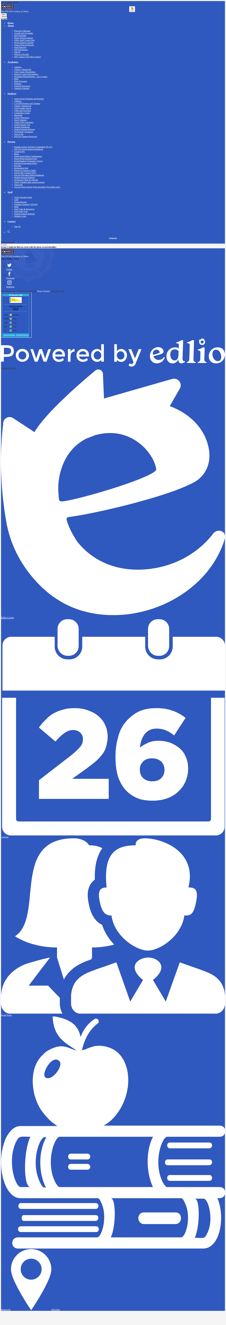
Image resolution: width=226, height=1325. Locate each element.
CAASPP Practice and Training (27, 103)
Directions (55, 1309)
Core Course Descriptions (24, 72)
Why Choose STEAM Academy (27, 57)
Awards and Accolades (23, 33)
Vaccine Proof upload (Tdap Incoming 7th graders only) (37, 187)
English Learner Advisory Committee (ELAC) (33, 147)
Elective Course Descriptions (26, 74)
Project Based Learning (23, 43)
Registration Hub (21, 168)
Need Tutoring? (20, 120)
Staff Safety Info (21, 211)
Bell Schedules (20, 35)
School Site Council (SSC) (25, 173)
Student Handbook (22, 127)
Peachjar (17, 166)
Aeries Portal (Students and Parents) (29, 99)
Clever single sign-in (22, 108)
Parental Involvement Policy (25, 163)
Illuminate (18, 115)
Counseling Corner (22, 113)
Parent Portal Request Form (25, 159)
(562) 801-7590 (57, 291)
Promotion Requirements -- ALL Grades (30, 77)
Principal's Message (22, 31)
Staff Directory (20, 47)
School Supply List (22, 125)
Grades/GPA (19, 152)
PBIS (16, 79)
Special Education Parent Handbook (29, 175)
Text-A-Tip (18, 134)
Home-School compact (23, 38)
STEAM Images (21, 50)
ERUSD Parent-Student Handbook (28, 149)
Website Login (20, 216)
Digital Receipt (20, 202)
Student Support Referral (24, 129)
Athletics (17, 67)
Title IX (17, 52)
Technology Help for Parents (26, 180)
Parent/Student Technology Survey (28, 161)
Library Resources (21, 118)
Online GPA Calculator (23, 122)
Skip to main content (9, 2)
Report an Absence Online (25, 170)
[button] (10, 25)
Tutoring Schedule (21, 88)
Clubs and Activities (22, 110)
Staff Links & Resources (24, 209)
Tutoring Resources (22, 86)
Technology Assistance (23, 132)
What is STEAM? (21, 54)
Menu (16, 154)
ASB (16, 200)
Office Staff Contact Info (24, 40)
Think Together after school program (29, 182)
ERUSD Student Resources (25, 136)
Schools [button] (113, 238)
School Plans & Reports (24, 45)
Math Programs (20, 81)
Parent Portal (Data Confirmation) (28, 156)
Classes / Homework (22, 69)
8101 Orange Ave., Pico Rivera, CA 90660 (19, 291)
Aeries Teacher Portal (23, 197)
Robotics (17, 84)
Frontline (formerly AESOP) (26, 204)
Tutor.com (18, 185)
